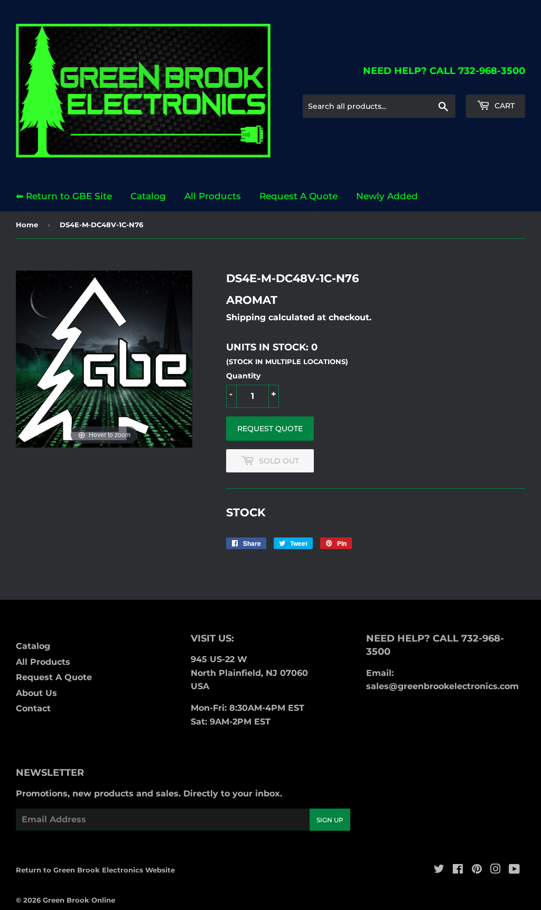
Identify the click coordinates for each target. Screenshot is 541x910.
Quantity (243, 375)
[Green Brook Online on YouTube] (514, 870)
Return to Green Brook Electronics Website (95, 870)
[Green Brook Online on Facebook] (457, 870)
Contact (33, 708)
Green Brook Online (79, 900)
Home (27, 224)
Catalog (148, 196)
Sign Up (329, 820)
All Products (212, 196)
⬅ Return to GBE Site (64, 196)
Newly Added (387, 196)
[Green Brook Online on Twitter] (439, 870)
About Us (36, 693)
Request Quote (270, 428)
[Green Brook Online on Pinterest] (476, 870)
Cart (503, 105)
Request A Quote (298, 196)
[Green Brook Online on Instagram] (495, 870)
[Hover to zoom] (104, 359)
